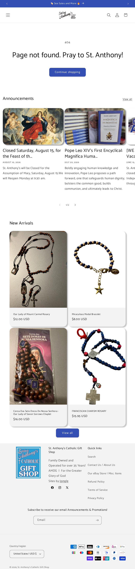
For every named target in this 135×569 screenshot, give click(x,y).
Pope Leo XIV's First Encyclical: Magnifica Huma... (94, 153)
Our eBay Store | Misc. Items (105, 473)
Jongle (64, 481)
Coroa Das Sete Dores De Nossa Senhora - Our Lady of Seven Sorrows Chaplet (36, 413)
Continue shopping (67, 72)
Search (92, 457)
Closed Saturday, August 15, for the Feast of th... (32, 153)
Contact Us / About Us (101, 465)
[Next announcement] (128, 3)
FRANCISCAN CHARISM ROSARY (89, 411)
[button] (8, 15)
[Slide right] (75, 205)
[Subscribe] (97, 520)
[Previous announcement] (7, 3)
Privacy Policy (96, 498)
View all (127, 99)
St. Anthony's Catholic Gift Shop (33, 567)
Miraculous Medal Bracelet (86, 314)
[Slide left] (59, 205)
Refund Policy (96, 482)
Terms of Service (98, 490)
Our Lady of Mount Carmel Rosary (31, 314)
